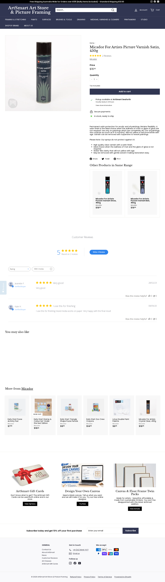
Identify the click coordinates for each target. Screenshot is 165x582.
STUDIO (144, 19)
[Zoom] (43, 73)
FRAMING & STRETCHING (15, 19)
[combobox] (19, 269)
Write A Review (99, 252)
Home (92, 43)
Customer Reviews (50, 558)
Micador (93, 59)
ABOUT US (28, 25)
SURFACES (46, 19)
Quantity (94, 75)
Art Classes (46, 561)
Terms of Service (105, 577)
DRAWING (81, 19)
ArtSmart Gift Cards (50, 564)
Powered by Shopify (122, 577)
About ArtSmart (48, 552)
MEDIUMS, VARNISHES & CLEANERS (104, 19)
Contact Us (46, 549)
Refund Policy (75, 577)
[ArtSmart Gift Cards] (30, 475)
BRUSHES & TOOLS (64, 19)
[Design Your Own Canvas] (82, 475)
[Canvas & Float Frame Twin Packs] (135, 475)
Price (92, 65)
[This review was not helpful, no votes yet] (154, 296)
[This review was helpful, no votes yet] (149, 296)
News (44, 555)
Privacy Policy (89, 577)
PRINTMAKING (130, 19)
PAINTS (34, 19)
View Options (30, 504)
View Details (135, 509)
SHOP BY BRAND (12, 25)
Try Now (82, 504)
